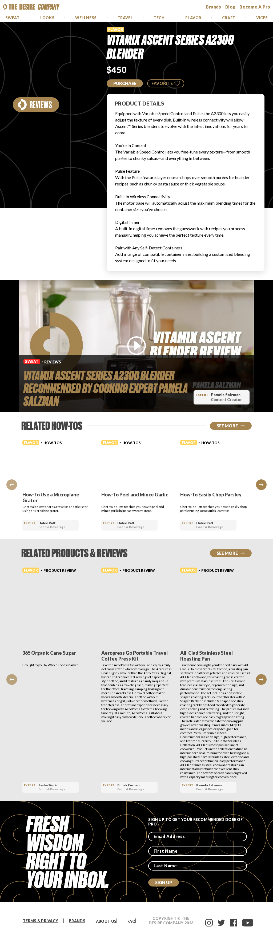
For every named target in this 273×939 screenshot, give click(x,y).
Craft (228, 17)
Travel (125, 17)
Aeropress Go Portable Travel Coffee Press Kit (134, 656)
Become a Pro (254, 6)
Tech (159, 17)
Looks (47, 17)
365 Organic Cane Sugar (49, 653)
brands (213, 6)
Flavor (193, 17)
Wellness (86, 17)
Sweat (12, 17)
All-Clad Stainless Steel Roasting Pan (206, 656)
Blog (230, 6)
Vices (262, 17)
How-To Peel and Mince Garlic (134, 494)
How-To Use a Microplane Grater (50, 497)
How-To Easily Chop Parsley (211, 494)
